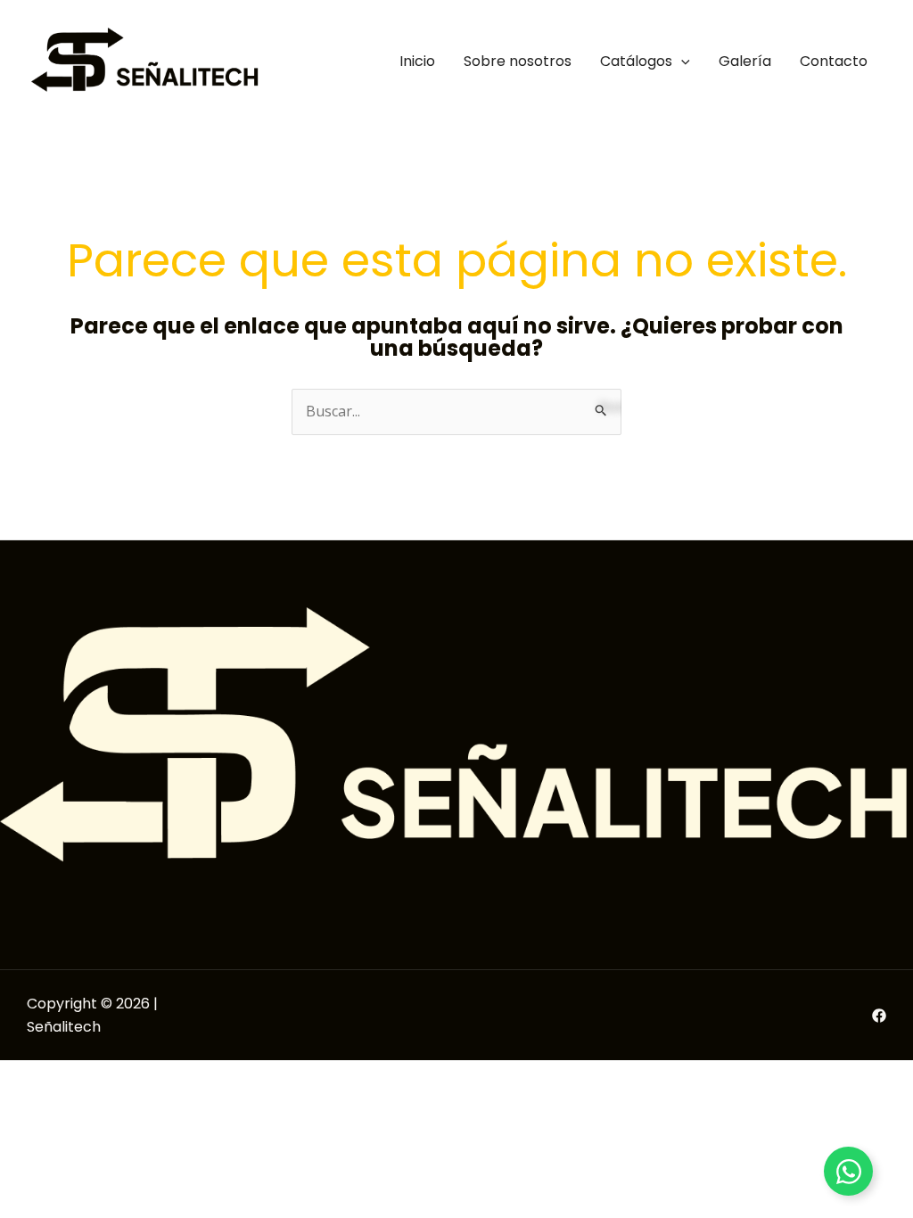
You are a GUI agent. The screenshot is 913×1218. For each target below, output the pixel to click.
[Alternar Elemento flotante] (848, 1171)
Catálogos (636, 61)
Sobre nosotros (518, 61)
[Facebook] (879, 1015)
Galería (745, 61)
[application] (681, 61)
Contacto (834, 61)
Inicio (417, 61)
